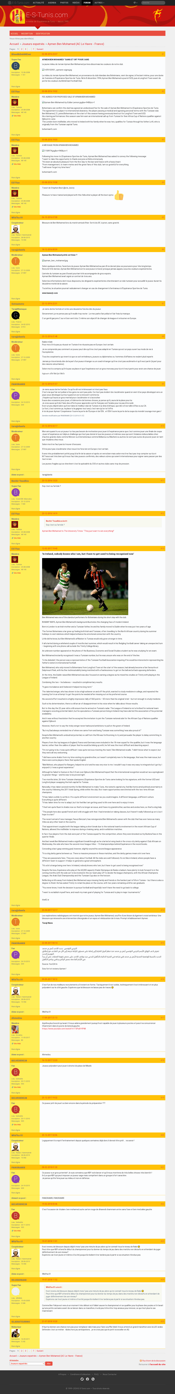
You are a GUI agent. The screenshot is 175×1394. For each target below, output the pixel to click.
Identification (43, 34)
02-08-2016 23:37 (49, 54)
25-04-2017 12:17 (49, 910)
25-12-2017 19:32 (49, 1098)
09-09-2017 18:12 (49, 979)
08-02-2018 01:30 (49, 1167)
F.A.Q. (96, 1374)
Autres (99, 3)
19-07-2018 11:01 (49, 1241)
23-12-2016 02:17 (49, 426)
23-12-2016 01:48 (49, 336)
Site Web (17, 116)
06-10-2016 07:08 (49, 217)
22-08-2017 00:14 (49, 943)
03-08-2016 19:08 (49, 182)
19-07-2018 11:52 (49, 1280)
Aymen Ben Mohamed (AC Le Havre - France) (76, 44)
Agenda (52, 3)
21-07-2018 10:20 (49, 1321)
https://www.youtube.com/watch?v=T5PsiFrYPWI (64, 1029)
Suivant (40, 49)
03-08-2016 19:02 (49, 91)
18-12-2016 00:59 (49, 249)
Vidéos (76, 3)
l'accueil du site (157, 1364)
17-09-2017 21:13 (49, 1018)
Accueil (14, 34)
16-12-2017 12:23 (49, 1060)
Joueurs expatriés (33, 44)
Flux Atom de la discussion (153, 1361)
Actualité (38, 3)
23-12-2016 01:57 (49, 384)
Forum (87, 3)
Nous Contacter (110, 1374)
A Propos (62, 1374)
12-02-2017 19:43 (49, 548)
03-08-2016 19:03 (49, 140)
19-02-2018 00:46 (49, 1204)
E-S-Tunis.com (20, 2)
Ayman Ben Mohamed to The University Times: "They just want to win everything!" (78, 531)
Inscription (27, 34)
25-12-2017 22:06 (49, 1135)
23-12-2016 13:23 (49, 480)
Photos (64, 3)
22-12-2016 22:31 (49, 303)
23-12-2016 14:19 (49, 513)
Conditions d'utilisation (80, 1374)
